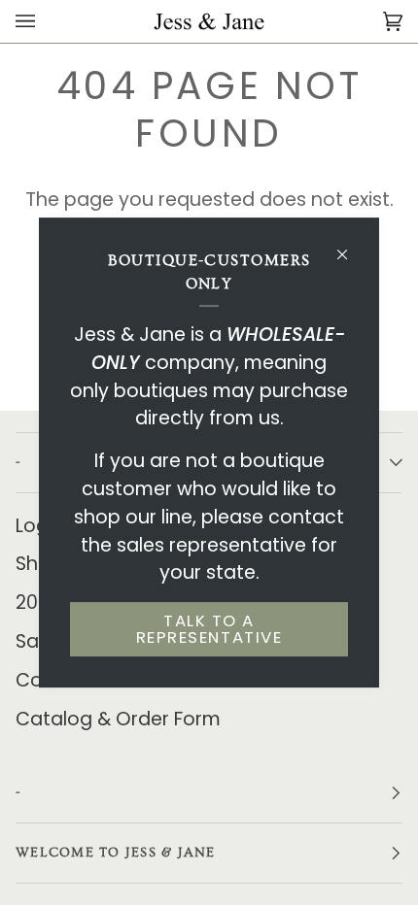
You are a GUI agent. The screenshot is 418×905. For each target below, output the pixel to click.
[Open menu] (45, 21)
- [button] (18, 792)
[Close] (350, 246)
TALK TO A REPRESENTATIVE (209, 629)
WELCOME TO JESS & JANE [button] (116, 852)
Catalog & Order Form (118, 719)
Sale (35, 641)
